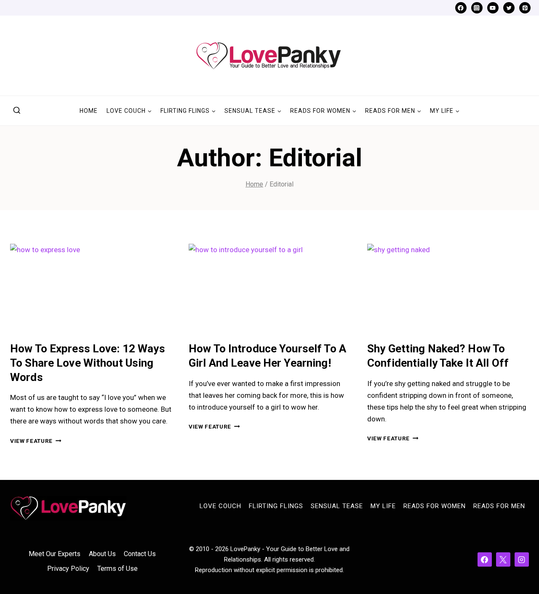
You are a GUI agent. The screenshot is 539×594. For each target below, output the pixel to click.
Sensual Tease (337, 506)
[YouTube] (493, 7)
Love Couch (220, 506)
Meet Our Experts (54, 554)
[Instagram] (477, 7)
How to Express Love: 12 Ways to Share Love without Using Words (87, 363)
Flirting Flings (276, 506)
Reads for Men (499, 506)
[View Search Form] (17, 111)
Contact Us (140, 554)
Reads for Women (434, 506)
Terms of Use (117, 569)
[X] (503, 559)
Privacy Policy (68, 569)
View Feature (35, 440)
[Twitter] (509, 7)
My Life (383, 506)
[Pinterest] (525, 7)
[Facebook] (461, 7)
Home (89, 110)
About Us (102, 554)
